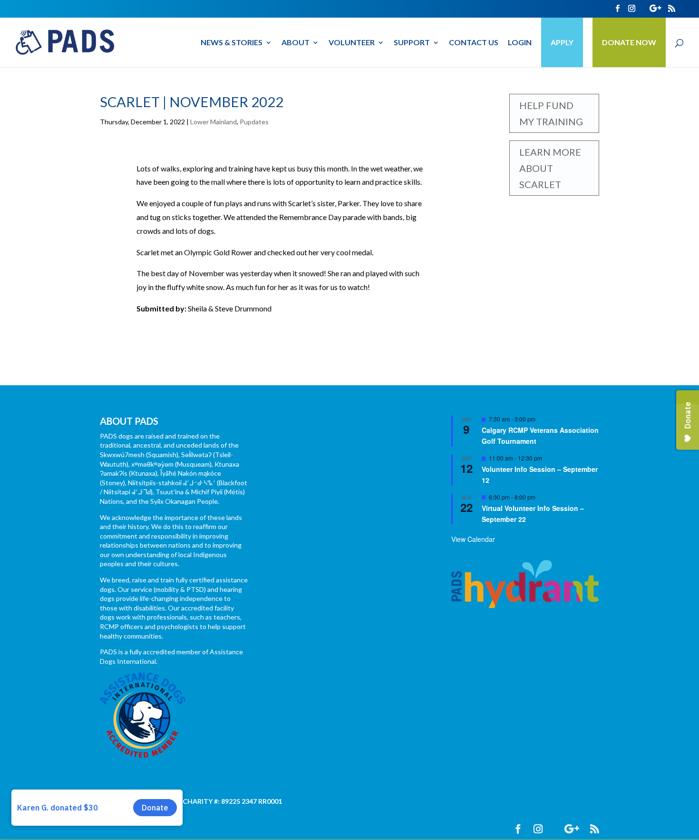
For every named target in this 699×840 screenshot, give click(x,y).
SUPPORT (412, 43)
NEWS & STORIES (231, 43)
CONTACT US (473, 43)
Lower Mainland (213, 122)
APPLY (562, 42)
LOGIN (520, 43)
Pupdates (254, 122)
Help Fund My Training (551, 113)
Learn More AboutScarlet (550, 168)
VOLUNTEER (352, 43)
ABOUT (296, 43)
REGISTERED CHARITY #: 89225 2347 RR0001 (211, 801)
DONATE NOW (629, 42)
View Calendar (473, 539)
